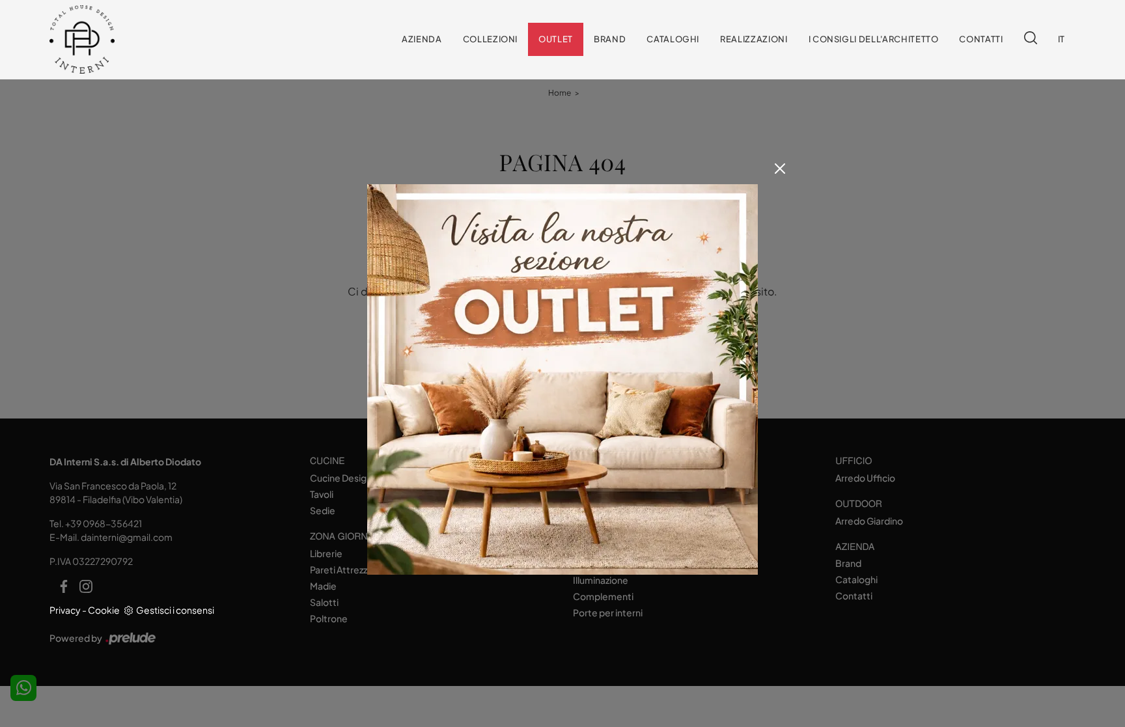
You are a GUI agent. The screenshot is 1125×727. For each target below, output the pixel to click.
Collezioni (490, 39)
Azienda (422, 39)
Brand (610, 39)
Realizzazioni (753, 39)
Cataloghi (672, 39)
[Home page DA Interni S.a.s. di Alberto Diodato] (135, 39)
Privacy (65, 610)
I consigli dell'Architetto (874, 39)
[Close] (780, 168)
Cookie (104, 610)
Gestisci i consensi (175, 610)
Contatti (981, 39)
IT (1061, 39)
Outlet (555, 39)
